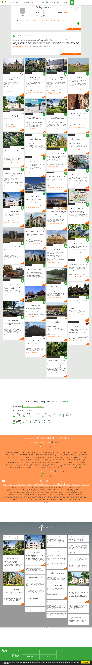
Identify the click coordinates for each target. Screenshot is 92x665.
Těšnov (77, 466)
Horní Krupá (29, 457)
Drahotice (57, 456)
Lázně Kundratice (30, 461)
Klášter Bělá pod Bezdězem (28, 492)
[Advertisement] (46, 390)
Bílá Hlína (26, 452)
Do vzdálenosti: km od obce (41, 442)
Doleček (10, 456)
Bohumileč (33, 452)
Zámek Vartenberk (14, 492)
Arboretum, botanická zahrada (53, 149)
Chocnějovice (59, 454)
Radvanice (44, 464)
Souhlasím (85, 662)
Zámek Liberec (37, 499)
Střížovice (51, 466)
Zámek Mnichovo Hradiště (51, 487)
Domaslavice (42, 456)
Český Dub (8, 454)
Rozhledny (6, 242)
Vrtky (68, 20)
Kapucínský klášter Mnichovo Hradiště (22, 487)
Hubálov (71, 457)
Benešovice (23, 20)
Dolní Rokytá (33, 456)
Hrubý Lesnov (64, 457)
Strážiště (45, 466)
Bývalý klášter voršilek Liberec (72, 499)
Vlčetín (48, 467)
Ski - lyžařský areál (29, 113)
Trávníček (82, 466)
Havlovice (63, 456)
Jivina (21, 459)
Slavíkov (83, 464)
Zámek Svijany (39, 487)
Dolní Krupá (26, 456)
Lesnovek (39, 461)
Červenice (83, 452)
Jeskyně (71, 109)
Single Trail (61, 484)
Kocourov (69, 459)
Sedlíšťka (71, 464)
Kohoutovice (76, 459)
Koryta (83, 459)
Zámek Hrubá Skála (80, 498)
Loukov (59, 461)
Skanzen (28, 301)
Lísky (39, 20)
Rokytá (50, 464)
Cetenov (46, 454)
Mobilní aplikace (82, 652)
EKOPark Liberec (58, 499)
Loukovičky (71, 461)
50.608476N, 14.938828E (48, 18)
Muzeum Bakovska (59, 491)
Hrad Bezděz (79, 494)
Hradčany (51, 457)
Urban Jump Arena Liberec (66, 498)
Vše (3, 481)
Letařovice (45, 461)
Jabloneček (77, 457)
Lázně (6, 207)
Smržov (8, 466)
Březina (45, 452)
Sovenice (32, 466)
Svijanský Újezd (59, 466)
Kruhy (17, 461)
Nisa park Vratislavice (66, 496)
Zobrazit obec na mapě (20, 46)
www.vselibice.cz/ (67, 12)
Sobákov (13, 466)
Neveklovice (72, 462)
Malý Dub (83, 461)
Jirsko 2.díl (16, 459)
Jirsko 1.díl (9, 459)
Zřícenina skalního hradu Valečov (16, 491)
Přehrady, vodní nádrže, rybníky (10, 316)
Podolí (38, 464)
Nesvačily (50, 20)
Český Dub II (23, 454)
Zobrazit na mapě (11, 126)
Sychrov (71, 466)
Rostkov (55, 464)
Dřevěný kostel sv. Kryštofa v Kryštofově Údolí (30, 496)
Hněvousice (76, 456)
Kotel (7, 461)
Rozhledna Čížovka (11, 496)
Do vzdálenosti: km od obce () (39, 471)
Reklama (48, 652)
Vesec (16, 467)
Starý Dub (39, 466)
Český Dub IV (39, 454)
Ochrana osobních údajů (30, 656)
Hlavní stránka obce (76, 29)
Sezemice (77, 464)
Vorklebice (54, 467)
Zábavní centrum (50, 113)
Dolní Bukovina (17, 456)
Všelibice (44, 12)
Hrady (28, 336)
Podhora (20, 464)
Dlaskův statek (42, 494)
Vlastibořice (41, 467)
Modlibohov (27, 462)
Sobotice (27, 466)
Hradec (57, 457)
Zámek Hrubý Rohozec (56, 492)
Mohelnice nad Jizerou (38, 462)
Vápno (12, 467)
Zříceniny (28, 73)
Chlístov (35, 20)
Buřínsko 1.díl (66, 452)
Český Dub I (15, 454)
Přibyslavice (43, 7)
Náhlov (53, 462)
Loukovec (64, 461)
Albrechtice (9, 452)
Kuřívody (22, 461)
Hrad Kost (55, 498)
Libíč (50, 461)
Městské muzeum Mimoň (30, 494)
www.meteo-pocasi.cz (45, 429)
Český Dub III (31, 454)
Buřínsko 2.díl (75, 452)
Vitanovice (28, 467)
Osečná (78, 462)
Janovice (84, 457)
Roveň (64, 20)
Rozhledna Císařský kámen (55, 494)
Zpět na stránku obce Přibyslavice (73, 54)
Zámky (6, 111)
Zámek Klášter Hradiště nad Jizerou (18, 489)
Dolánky (84, 454)
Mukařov (47, 462)
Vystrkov (69, 467)
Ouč (83, 462)
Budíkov (32, 20)
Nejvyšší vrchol (28, 157)
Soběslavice (20, 466)
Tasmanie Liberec (47, 499)
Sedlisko (65, 464)
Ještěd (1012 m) (70, 491)
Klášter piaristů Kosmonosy (51, 496)
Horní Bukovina (20, 457)
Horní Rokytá (37, 457)
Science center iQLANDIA (44, 498)
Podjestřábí (55, 20)
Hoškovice (44, 457)
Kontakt (48, 656)
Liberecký (45, 13)
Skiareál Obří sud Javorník (46, 491)
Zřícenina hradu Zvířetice (15, 494)
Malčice (42, 20)
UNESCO (28, 481)
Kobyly (64, 459)
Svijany (66, 466)
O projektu (31, 652)
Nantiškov (46, 20)
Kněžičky (58, 459)
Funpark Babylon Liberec (12, 498)
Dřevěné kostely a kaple (52, 73)
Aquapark (50, 207)
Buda (54, 452)
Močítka (21, 462)
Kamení (30, 459)
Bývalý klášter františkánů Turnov (73, 492)
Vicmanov (21, 467)
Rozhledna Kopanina (69, 494)
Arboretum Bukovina (79, 496)
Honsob (82, 456)
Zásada (80, 467)
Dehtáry (73, 454)
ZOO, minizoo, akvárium (52, 317)
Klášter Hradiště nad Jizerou (47, 459)
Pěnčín (15, 464)
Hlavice (69, 456)
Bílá (21, 452)
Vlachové (34, 467)
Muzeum (6, 168)
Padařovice (9, 464)
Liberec (44, 16)
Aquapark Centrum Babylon (28, 498)
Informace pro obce (65, 652)
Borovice (39, 452)
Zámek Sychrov (56, 489)
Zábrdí (75, 467)
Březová (28, 20)
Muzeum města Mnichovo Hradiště (69, 487)
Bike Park (71, 204)
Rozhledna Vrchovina (45, 489)
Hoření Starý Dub (10, 457)
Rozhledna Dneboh (67, 489)
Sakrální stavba (6, 73)
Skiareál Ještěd (80, 491)
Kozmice (12, 461)
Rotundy (29, 484)
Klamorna (36, 459)
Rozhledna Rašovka (32, 491)
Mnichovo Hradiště (12, 462)
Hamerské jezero (78, 489)
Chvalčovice (67, 454)
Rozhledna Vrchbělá (43, 492)
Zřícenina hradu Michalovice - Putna (22, 499)
